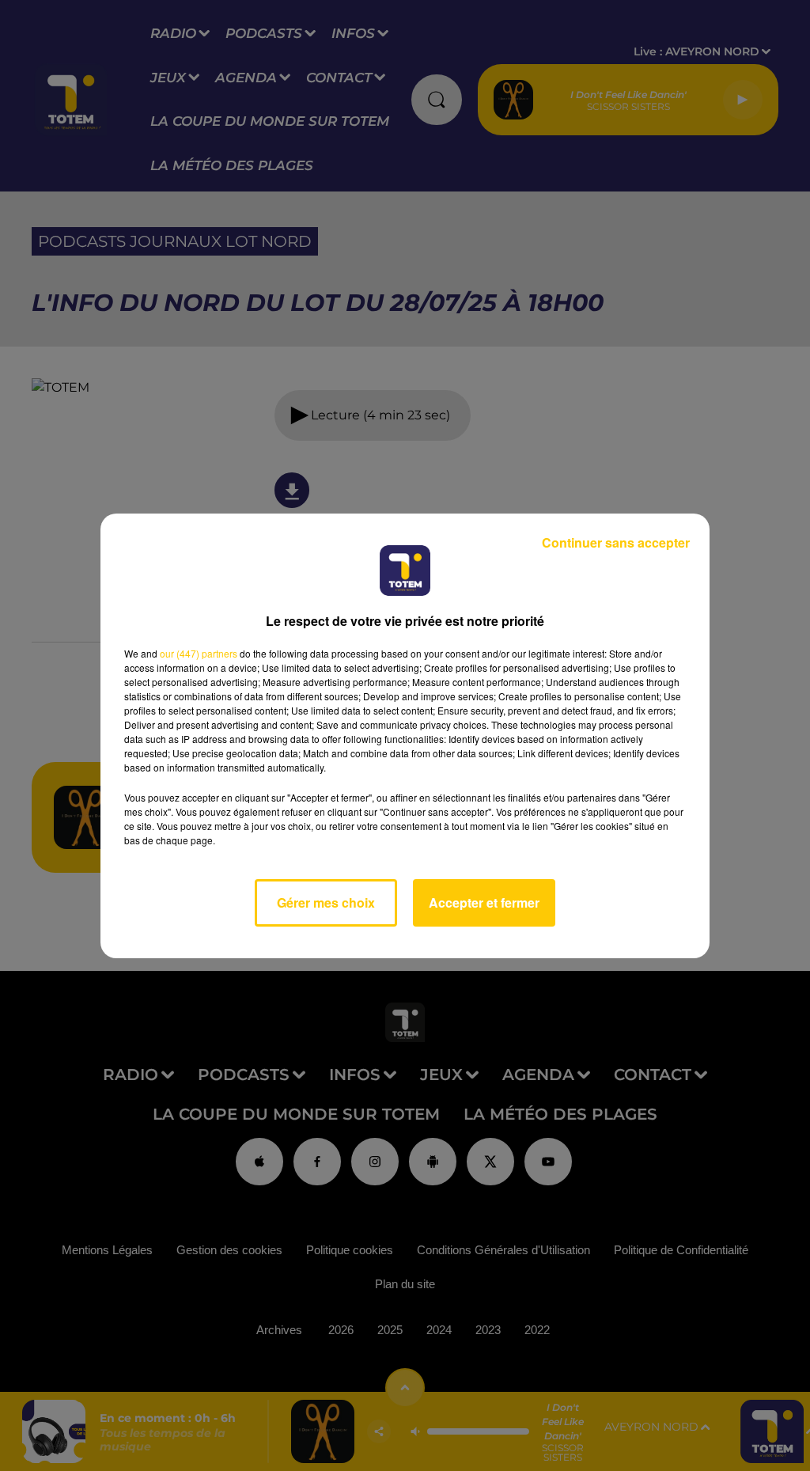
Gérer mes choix (326, 902)
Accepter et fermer (484, 902)
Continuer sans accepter (616, 542)
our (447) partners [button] (198, 653)
